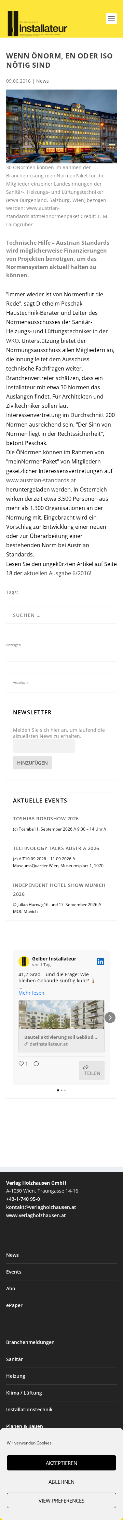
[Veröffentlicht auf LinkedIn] (100, 961)
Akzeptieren (61, 1463)
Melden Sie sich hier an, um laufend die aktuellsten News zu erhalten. (59, 733)
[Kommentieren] (34, 1070)
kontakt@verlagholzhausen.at (41, 1207)
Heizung (15, 1376)
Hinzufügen (32, 762)
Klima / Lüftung (24, 1392)
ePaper (14, 1305)
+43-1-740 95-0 (23, 1199)
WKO (12, 341)
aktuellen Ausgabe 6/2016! (57, 573)
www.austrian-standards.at (41, 480)
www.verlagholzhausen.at (36, 1215)
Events (14, 1271)
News (42, 81)
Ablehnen (61, 1481)
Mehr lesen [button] (31, 993)
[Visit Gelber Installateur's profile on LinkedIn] (23, 961)
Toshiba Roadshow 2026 (46, 818)
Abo (10, 1288)
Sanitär (14, 1359)
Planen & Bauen (24, 1426)
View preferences (61, 1500)
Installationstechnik (29, 1409)
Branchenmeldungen (30, 1342)
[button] (13, 1017)
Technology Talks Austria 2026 (56, 848)
